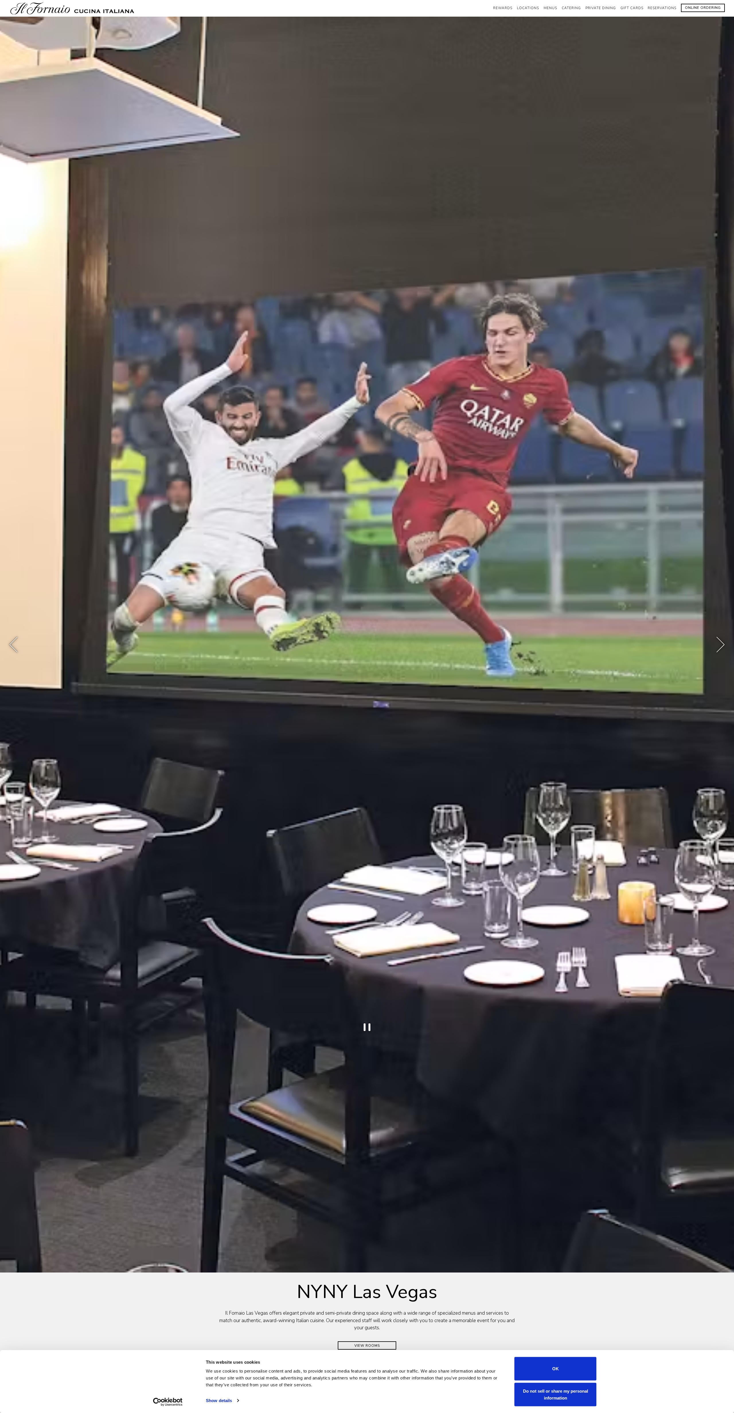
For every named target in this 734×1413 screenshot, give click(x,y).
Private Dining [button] (600, 8)
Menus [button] (550, 8)
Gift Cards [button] (631, 8)
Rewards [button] (502, 8)
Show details (219, 1400)
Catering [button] (571, 8)
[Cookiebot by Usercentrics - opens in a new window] (168, 1402)
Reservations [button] (662, 8)
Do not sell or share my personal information (555, 1394)
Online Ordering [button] (703, 7)
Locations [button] (528, 8)
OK (555, 1368)
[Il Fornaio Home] (73, 8)
